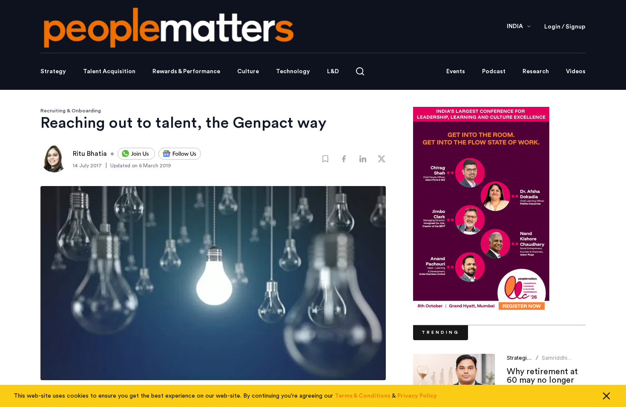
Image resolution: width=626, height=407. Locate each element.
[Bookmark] (325, 159)
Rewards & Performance (186, 72)
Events (455, 72)
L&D (333, 72)
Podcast (493, 72)
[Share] (344, 159)
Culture (248, 72)
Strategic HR (522, 358)
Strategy (53, 72)
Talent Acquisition (109, 72)
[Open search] (360, 71)
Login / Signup (565, 27)
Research (536, 72)
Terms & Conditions (363, 396)
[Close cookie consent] (606, 396)
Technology (293, 72)
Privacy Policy (417, 396)
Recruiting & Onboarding (70, 110)
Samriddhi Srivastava (555, 361)
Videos (576, 72)
